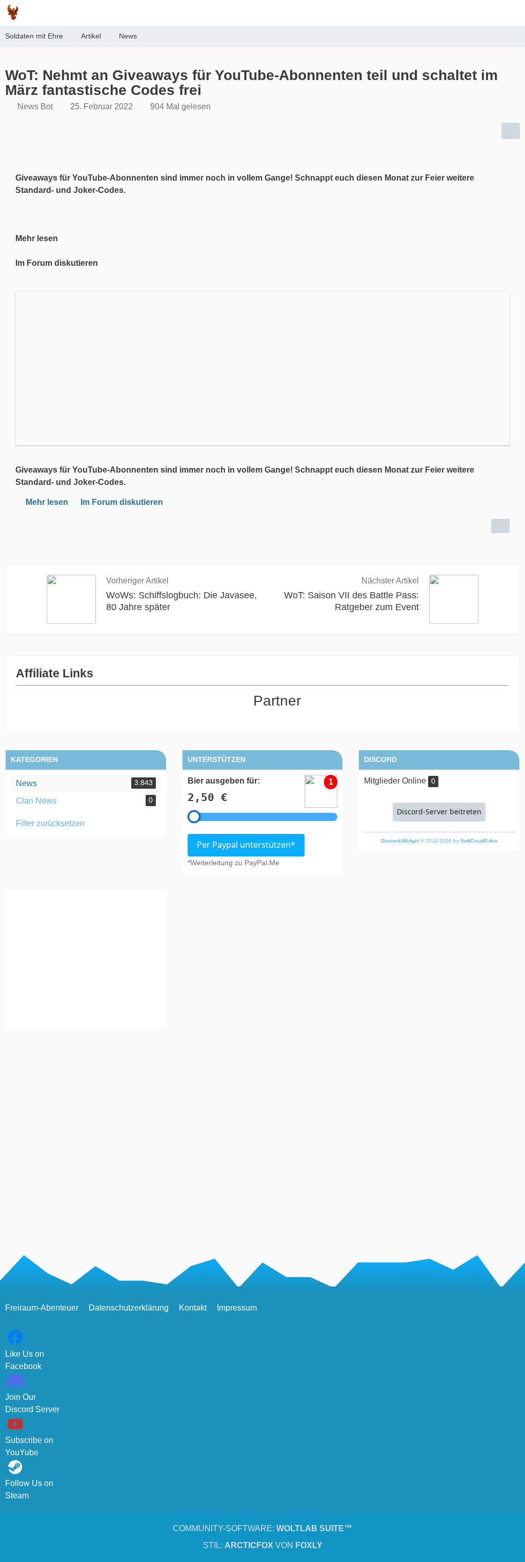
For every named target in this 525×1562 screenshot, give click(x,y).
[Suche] (460, 13)
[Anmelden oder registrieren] (486, 13)
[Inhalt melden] (500, 526)
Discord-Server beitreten (439, 811)
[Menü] (511, 13)
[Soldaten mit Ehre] (13, 12)
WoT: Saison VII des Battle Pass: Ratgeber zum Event (351, 601)
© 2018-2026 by (439, 841)
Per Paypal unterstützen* (246, 844)
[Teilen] (510, 131)
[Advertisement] (86, 959)
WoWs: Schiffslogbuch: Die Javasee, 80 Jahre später (181, 601)
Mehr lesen (47, 502)
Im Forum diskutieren (121, 502)
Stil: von (262, 1545)
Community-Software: (262, 1528)
